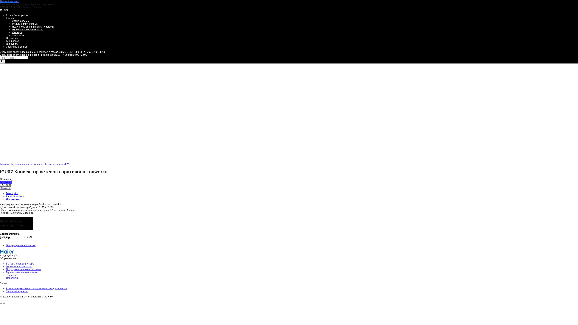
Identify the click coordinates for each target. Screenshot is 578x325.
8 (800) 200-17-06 (58, 54)
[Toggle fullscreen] (7, 300)
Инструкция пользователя (21, 245)
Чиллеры (17, 32)
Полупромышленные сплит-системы (33, 26)
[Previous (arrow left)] (1, 303)
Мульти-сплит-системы (25, 23)
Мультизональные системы (27, 29)
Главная (4, 164)
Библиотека (12, 41)
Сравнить (5, 188)
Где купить (12, 43)
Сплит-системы (20, 21)
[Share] (4, 300)
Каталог (10, 18)
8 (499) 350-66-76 (76, 52)
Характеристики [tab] (15, 196)
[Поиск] (2, 61)
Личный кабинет (9, 1)
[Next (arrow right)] (4, 303)
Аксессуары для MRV (57, 164)
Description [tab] (12, 193)
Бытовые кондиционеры (20, 263)
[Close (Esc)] (1, 300)
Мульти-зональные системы (22, 272)
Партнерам (12, 38)
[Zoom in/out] (10, 300)
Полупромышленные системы (23, 269)
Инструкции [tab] (13, 199)
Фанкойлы (18, 35)
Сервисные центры (17, 46)
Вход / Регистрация (17, 15)
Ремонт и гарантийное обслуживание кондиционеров (36, 288)
